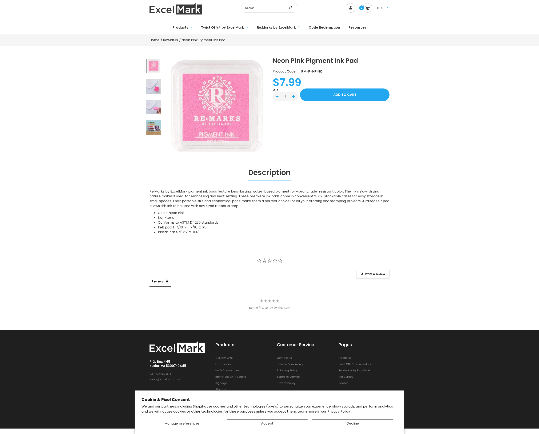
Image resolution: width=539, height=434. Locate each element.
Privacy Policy (338, 411)
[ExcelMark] (175, 13)
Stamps (220, 389)
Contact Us (284, 358)
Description (269, 172)
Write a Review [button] (375, 274)
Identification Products (230, 377)
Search (343, 383)
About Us (345, 358)
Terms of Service (288, 377)
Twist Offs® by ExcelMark (355, 364)
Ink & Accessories (227, 370)
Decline (353, 423)
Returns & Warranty (290, 364)
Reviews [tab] (157, 281)
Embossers (223, 364)
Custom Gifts (224, 358)
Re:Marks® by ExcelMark (355, 370)
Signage (221, 383)
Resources (346, 377)
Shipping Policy (287, 370)
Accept (267, 423)
